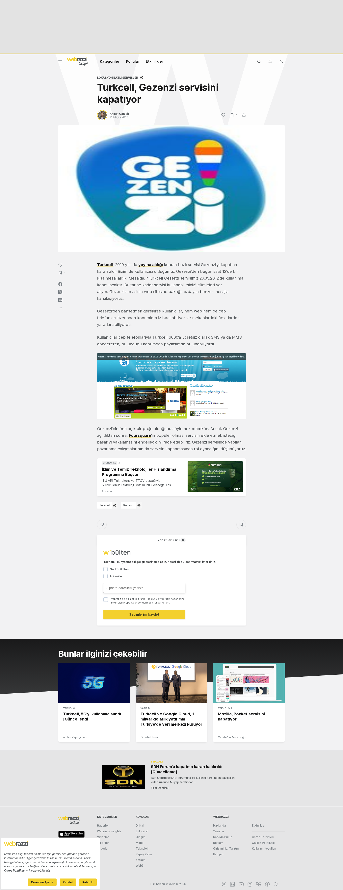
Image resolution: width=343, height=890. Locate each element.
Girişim (140, 837)
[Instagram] (249, 883)
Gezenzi (128, 505)
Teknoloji (70, 708)
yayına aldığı (150, 264)
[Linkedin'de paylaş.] (60, 300)
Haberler (103, 825)
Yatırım (145, 708)
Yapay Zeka (144, 854)
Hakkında (219, 825)
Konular (132, 61)
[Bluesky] (258, 883)
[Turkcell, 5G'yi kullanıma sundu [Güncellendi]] (94, 683)
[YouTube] (240, 883)
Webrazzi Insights (109, 831)
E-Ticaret (142, 831)
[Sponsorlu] (215, 476)
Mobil (140, 842)
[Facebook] (267, 883)
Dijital (140, 825)
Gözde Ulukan (150, 737)
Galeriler (103, 842)
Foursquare (140, 435)
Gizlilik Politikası (263, 842)
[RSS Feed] (275, 883)
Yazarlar (218, 831)
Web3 (140, 865)
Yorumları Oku (170, 540)
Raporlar (102, 848)
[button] (171, 386)
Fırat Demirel (160, 787)
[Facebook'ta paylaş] (60, 284)
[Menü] (60, 62)
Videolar (103, 837)
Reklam (218, 842)
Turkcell (105, 264)
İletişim (218, 854)
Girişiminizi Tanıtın (226, 848)
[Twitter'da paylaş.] (60, 292)
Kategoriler (109, 61)
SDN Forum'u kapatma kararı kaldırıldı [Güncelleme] (186, 769)
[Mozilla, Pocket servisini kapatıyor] (249, 683)
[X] (223, 883)
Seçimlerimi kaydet (144, 614)
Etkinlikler (154, 61)
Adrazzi (107, 491)
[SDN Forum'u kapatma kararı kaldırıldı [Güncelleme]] (123, 777)
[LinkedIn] (232, 883)
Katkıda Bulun (222, 837)
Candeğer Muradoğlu (232, 737)
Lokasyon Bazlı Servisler (117, 77)
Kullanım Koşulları (264, 848)
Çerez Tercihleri (263, 837)
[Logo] (78, 61)
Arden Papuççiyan (75, 737)
